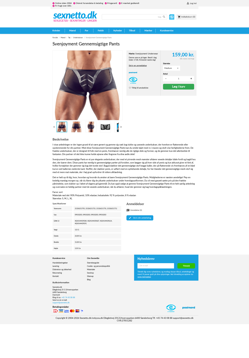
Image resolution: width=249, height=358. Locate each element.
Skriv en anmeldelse (138, 66)
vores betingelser (144, 277)
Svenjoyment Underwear (146, 54)
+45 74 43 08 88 (68, 297)
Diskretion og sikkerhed (62, 270)
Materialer (91, 270)
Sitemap (90, 276)
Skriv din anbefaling (142, 218)
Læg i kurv (178, 86)
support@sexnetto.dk (61, 303)
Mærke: (132, 54)
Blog (89, 280)
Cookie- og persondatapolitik (98, 266)
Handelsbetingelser (60, 263)
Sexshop (90, 273)
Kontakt (56, 276)
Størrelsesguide (93, 263)
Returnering (57, 273)
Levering (56, 266)
